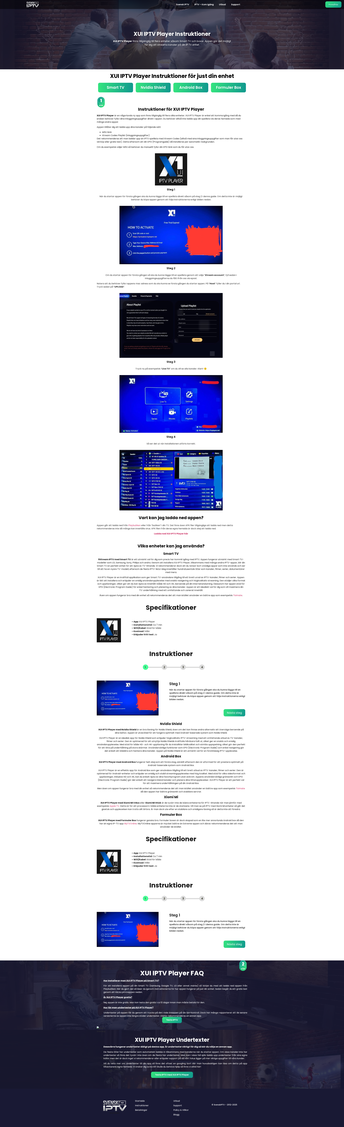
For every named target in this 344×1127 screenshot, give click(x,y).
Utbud (222, 4)
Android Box (190, 87)
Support (235, 4)
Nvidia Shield (153, 87)
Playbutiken (134, 525)
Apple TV (114, 806)
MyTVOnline (130, 823)
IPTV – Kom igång (204, 4)
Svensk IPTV (182, 4)
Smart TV (115, 87)
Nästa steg (234, 713)
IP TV (189, 44)
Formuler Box (228, 87)
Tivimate (237, 595)
